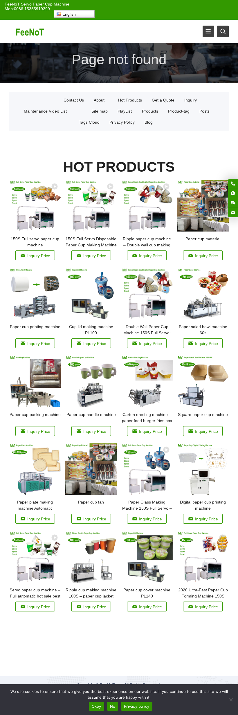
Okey (96, 706)
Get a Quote (163, 100)
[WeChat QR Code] (233, 202)
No (113, 706)
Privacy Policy (122, 122)
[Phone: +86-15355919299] (233, 183)
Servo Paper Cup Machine (45, 4)
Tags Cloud (89, 122)
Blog (149, 122)
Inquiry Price (38, 255)
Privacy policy (136, 706)
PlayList (125, 111)
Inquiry (190, 100)
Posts (204, 111)
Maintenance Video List (45, 111)
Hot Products (130, 100)
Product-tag (179, 111)
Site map (99, 111)
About (99, 100)
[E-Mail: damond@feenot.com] (233, 212)
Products (150, 111)
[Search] (223, 31)
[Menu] (208, 31)
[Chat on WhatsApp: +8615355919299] (233, 193)
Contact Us (74, 100)
